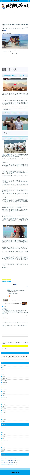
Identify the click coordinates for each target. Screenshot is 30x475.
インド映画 (3, 376)
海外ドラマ (3, 369)
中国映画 (3, 374)
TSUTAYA (3, 449)
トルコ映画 (3, 404)
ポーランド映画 (4, 417)
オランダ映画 (3, 391)
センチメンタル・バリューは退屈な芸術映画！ (7, 462)
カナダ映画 (3, 393)
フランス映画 (3, 412)
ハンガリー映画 (4, 408)
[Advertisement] (15, 18)
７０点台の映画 (4, 281)
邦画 (2, 367)
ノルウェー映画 (4, 406)
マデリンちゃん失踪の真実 (7, 154)
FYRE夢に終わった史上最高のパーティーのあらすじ (9, 68)
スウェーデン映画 (4, 397)
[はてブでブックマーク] (5, 30)
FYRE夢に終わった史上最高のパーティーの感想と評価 (9, 70)
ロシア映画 (3, 421)
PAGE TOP (15, 468)
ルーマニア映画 (4, 419)
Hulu (2, 445)
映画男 (8, 289)
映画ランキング (4, 434)
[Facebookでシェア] (4, 30)
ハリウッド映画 (4, 365)
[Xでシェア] (2, 30)
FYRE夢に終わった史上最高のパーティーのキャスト (9, 69)
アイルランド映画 (4, 380)
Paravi (3, 451)
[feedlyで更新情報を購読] (8, 296)
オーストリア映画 (4, 389)
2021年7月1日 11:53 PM (4, 309)
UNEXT (3, 438)
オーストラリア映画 (4, 378)
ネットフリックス (4, 447)
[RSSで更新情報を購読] (9, 296)
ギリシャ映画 (3, 395)
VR (2, 432)
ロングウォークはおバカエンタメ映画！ (6, 458)
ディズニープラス (4, 436)
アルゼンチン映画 (4, 382)
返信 (27, 315)
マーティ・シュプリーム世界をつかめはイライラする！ (8, 460)
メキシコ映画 (3, 410)
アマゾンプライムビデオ (5, 440)
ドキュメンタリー (8, 281)
